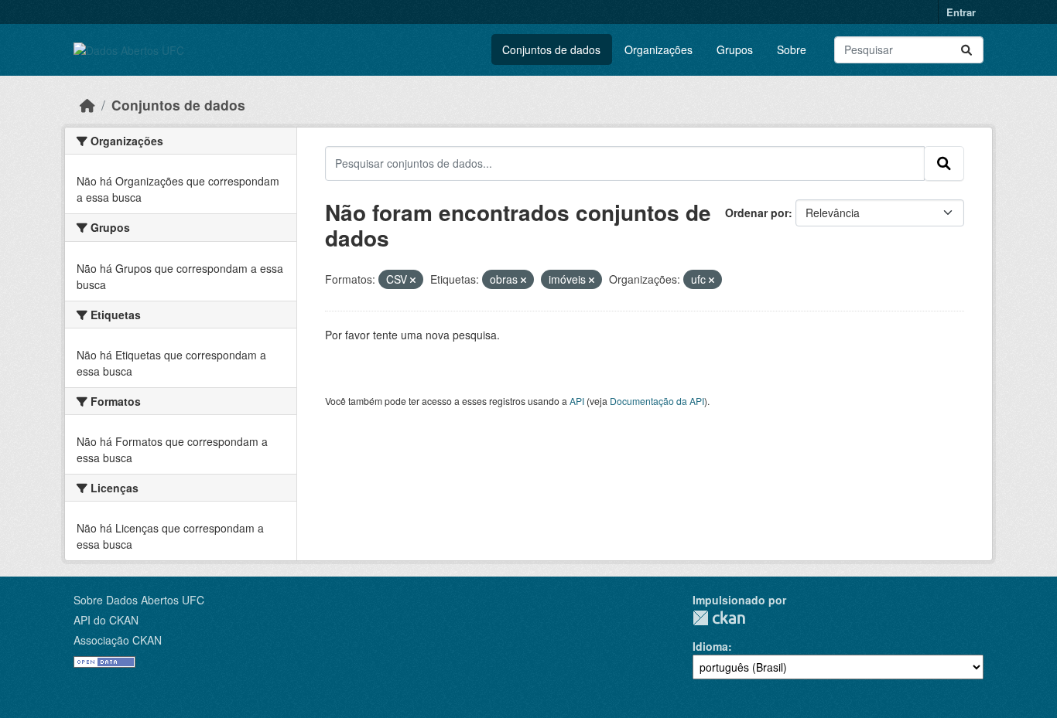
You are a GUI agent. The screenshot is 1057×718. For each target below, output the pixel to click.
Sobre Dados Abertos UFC (139, 599)
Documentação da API (657, 400)
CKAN (719, 618)
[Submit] (966, 49)
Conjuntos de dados (551, 49)
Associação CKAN (118, 640)
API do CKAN (106, 620)
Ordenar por (756, 212)
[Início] (87, 104)
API (577, 400)
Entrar (961, 12)
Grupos (735, 49)
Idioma (710, 646)
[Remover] (413, 280)
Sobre (791, 49)
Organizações (658, 49)
